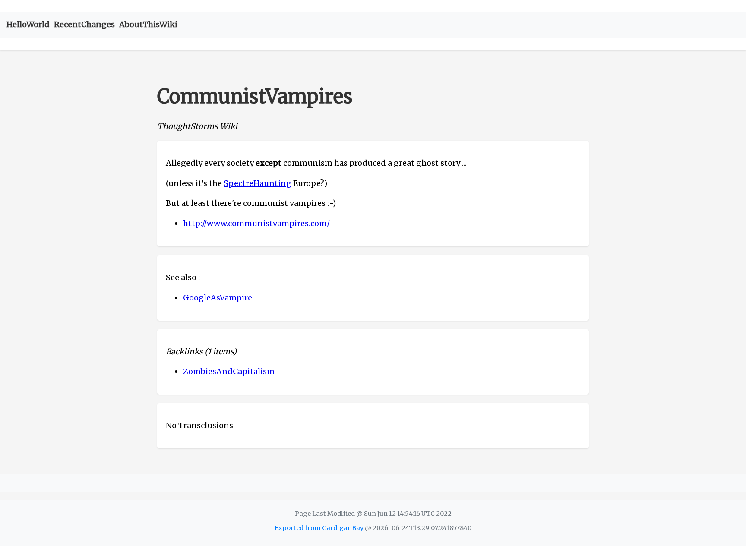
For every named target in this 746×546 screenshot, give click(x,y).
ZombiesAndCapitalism (229, 371)
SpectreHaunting (257, 183)
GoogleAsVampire (217, 298)
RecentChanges (84, 24)
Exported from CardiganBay (319, 528)
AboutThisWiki (148, 24)
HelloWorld (28, 24)
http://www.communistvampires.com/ (256, 223)
